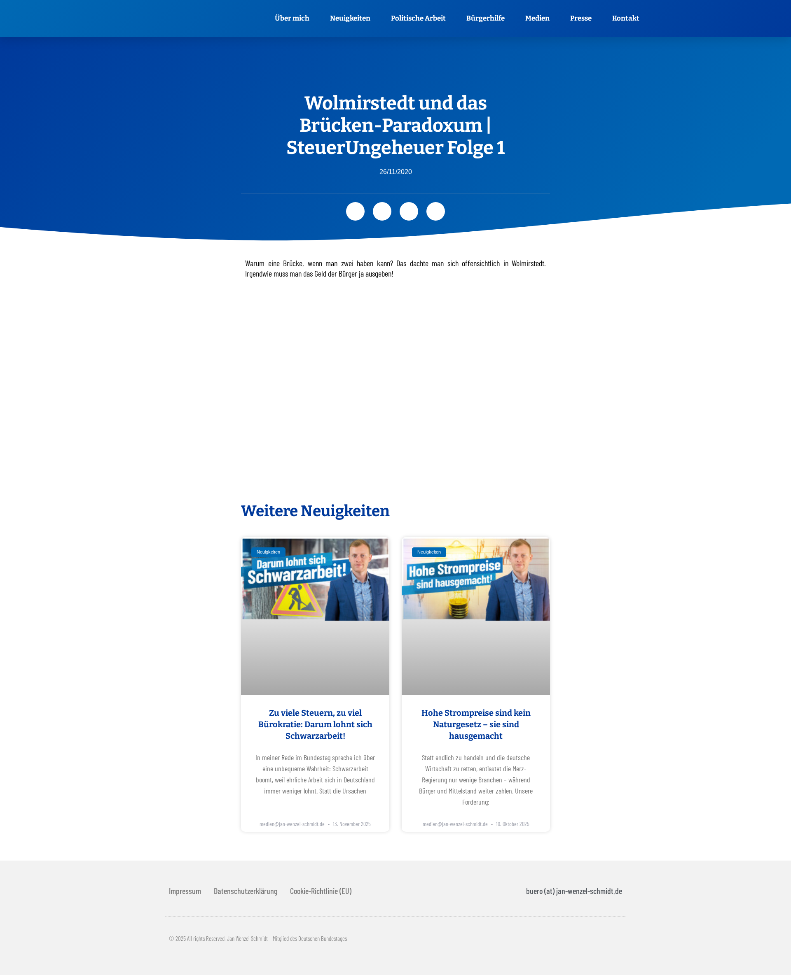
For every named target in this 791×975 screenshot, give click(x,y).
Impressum (185, 891)
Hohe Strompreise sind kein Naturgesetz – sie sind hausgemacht (476, 724)
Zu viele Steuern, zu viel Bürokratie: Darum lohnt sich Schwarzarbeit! (315, 724)
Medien (537, 18)
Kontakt (625, 18)
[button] (355, 211)
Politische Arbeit (418, 18)
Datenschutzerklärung (245, 891)
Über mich (292, 18)
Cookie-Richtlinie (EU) (320, 891)
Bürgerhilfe (485, 18)
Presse (581, 18)
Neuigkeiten (350, 18)
